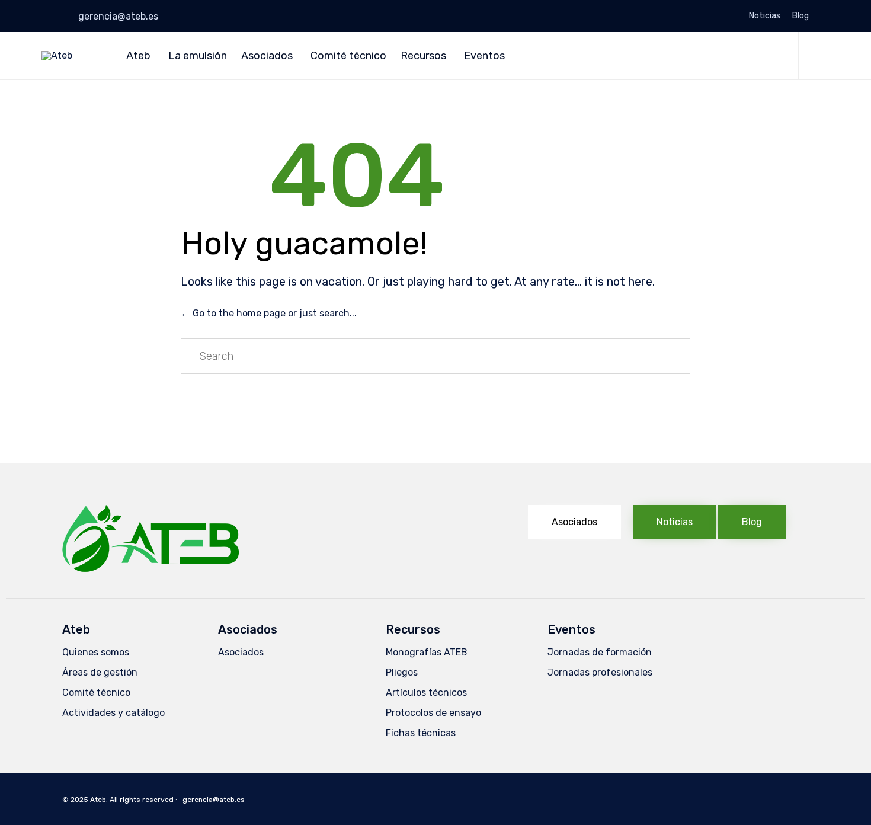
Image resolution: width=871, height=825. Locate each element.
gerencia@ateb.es (118, 16)
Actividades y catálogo (113, 712)
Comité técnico (348, 55)
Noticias (764, 16)
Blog (800, 16)
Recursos (423, 55)
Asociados (267, 55)
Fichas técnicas (421, 732)
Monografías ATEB (426, 652)
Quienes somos (95, 652)
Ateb (138, 55)
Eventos (484, 55)
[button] (574, 522)
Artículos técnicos (426, 692)
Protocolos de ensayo (433, 712)
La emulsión (197, 55)
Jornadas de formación (599, 652)
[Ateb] (63, 55)
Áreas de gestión (99, 672)
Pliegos (402, 672)
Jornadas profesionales (599, 672)
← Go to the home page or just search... (269, 313)
